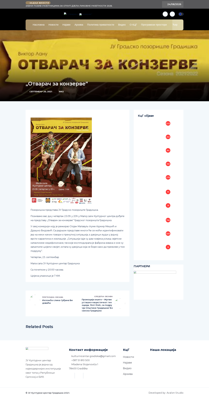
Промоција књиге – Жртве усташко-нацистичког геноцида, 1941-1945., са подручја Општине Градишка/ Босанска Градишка (97, 305)
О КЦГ (133, 24)
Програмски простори (154, 24)
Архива (79, 24)
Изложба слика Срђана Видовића (57, 301)
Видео (122, 24)
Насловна (39, 24)
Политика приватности (100, 24)
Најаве (66, 24)
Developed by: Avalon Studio (166, 392)
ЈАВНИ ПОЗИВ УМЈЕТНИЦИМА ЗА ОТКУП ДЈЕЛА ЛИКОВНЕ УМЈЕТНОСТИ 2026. (69, 6)
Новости (53, 24)
